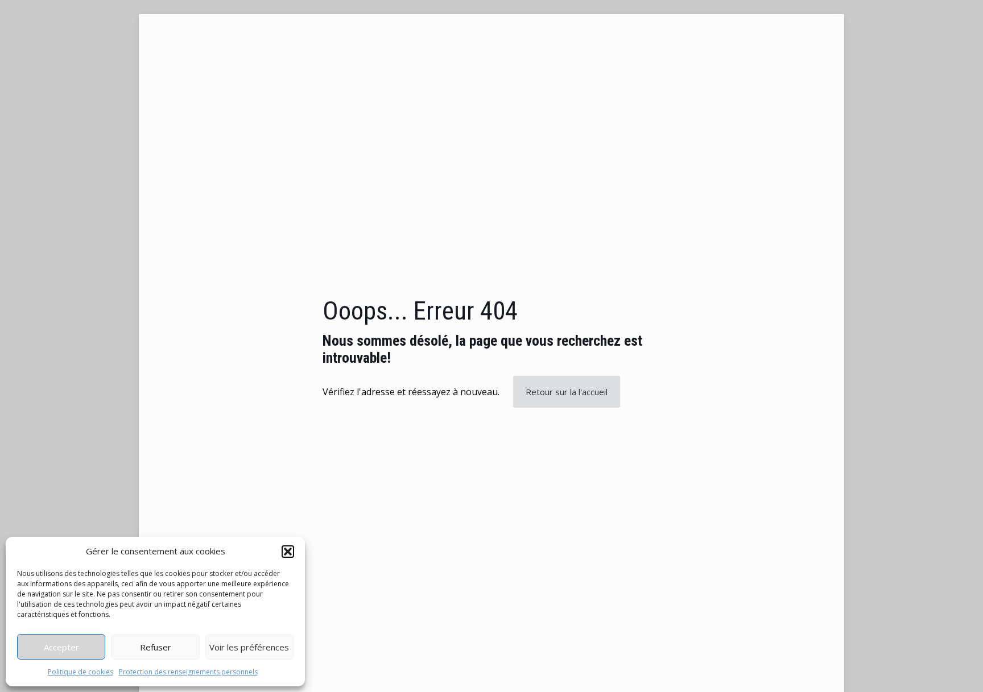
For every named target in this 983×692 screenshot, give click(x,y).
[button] (288, 551)
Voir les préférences (249, 647)
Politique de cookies (80, 672)
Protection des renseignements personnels (188, 672)
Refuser (155, 647)
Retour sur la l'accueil (567, 391)
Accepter (61, 647)
